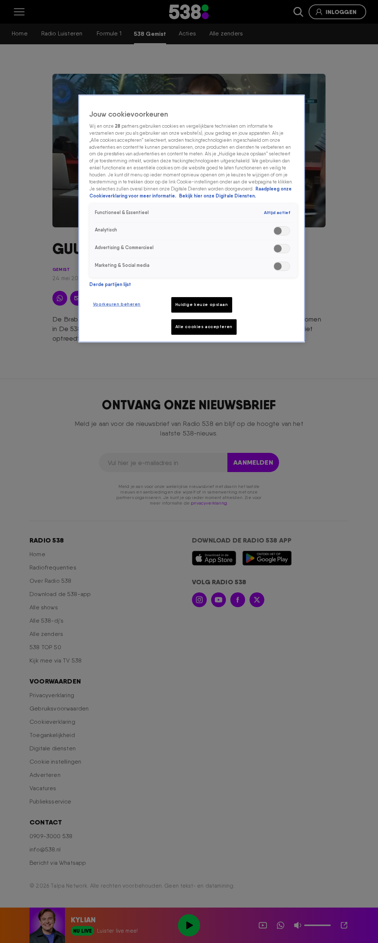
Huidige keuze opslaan (201, 304)
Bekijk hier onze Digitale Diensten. (217, 196)
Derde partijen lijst (110, 284)
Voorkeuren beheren (117, 304)
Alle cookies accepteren (204, 326)
